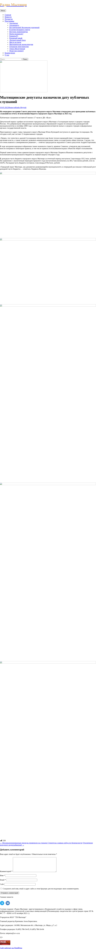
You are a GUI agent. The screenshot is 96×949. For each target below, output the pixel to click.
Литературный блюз (17, 40)
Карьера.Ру (13, 36)
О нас (7, 55)
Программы (9, 21)
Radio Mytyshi (20, 108)
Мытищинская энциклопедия (21, 44)
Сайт (2, 884)
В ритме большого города (19, 30)
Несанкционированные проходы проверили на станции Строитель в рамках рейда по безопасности (41, 843)
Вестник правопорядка (18, 32)
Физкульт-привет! (16, 51)
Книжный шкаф (15, 38)
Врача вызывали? (16, 34)
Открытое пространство (19, 47)
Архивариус (14, 25)
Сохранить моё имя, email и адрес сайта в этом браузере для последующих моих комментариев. (41, 889)
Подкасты (9, 19)
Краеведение (10, 53)
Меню (3, 11)
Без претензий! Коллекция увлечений (24, 27)
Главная (8, 15)
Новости (8, 17)
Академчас (13, 23)
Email (3, 880)
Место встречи (15, 42)
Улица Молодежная (17, 49)
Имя (2, 875)
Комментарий (6, 871)
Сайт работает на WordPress (11, 948)
